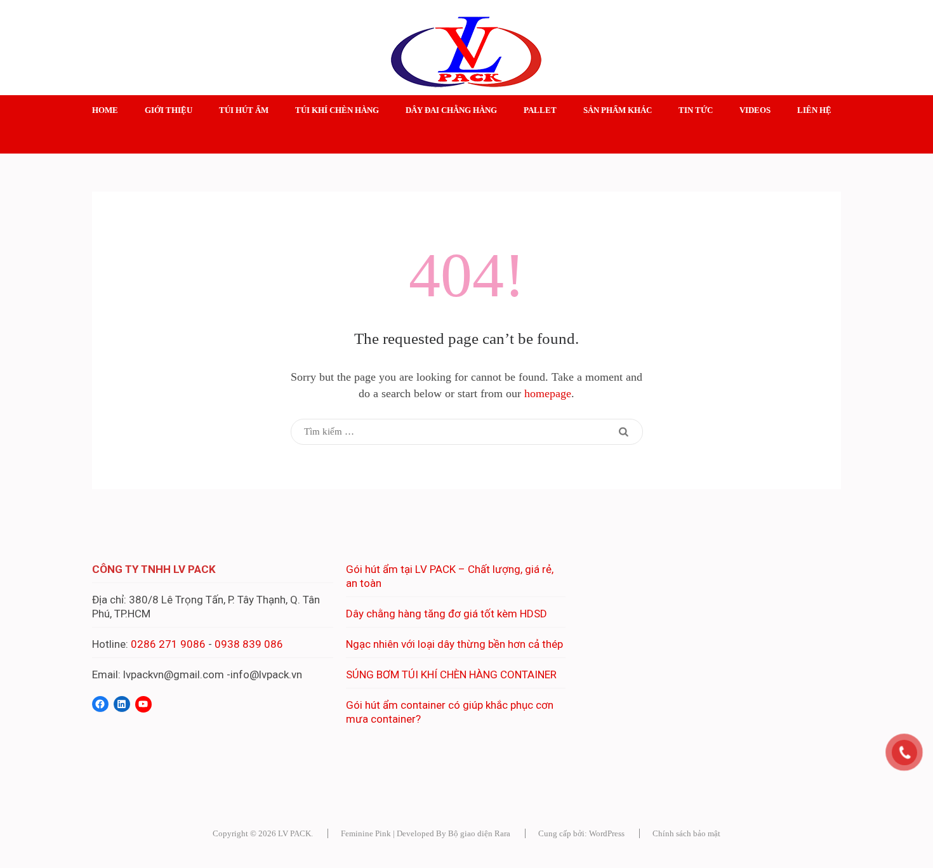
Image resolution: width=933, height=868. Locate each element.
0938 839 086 (249, 644)
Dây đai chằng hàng (451, 110)
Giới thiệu (168, 110)
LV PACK (294, 833)
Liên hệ (814, 110)
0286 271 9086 (168, 644)
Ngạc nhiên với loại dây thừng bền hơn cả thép (454, 644)
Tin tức (695, 110)
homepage (547, 393)
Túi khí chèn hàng (337, 110)
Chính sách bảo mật (686, 833)
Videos (755, 110)
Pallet (540, 110)
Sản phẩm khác (617, 110)
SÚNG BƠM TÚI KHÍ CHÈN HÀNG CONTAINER (451, 674)
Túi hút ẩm (243, 110)
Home (105, 110)
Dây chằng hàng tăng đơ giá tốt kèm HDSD (446, 613)
